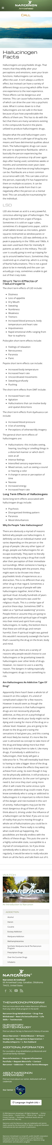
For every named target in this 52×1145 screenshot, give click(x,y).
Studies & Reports (11, 1042)
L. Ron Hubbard (29, 1042)
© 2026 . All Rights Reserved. (20, 1113)
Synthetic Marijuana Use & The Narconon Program (24, 947)
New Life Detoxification (27, 1016)
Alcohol (10, 917)
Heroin (10, 922)
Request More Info (22, 1061)
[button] (26, 1104)
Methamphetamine (15, 941)
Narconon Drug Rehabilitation (17, 1013)
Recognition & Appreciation (29, 1039)
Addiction (19, 1064)
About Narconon (10, 1036)
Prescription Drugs (15, 952)
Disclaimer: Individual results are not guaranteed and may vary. (23, 1118)
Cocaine (10, 927)
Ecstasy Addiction (14, 931)
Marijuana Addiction (15, 936)
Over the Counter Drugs (17, 957)
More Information (11, 1058)
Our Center (8, 1090)
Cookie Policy (20, 1115)
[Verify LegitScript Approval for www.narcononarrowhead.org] (21, 1090)
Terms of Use (31, 1115)
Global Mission (27, 1036)
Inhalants (11, 962)
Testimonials (16, 1019)
